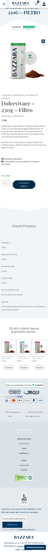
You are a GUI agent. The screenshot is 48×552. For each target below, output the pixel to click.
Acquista (8, 367)
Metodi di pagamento (12, 412)
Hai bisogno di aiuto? (32, 416)
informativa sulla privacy (26, 529)
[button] (43, 41)
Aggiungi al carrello (24, 184)
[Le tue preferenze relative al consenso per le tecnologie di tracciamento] (35, 547)
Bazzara (24, 537)
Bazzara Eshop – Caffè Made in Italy (20, 4)
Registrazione (44, 4)
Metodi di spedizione (35, 412)
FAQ (9, 416)
